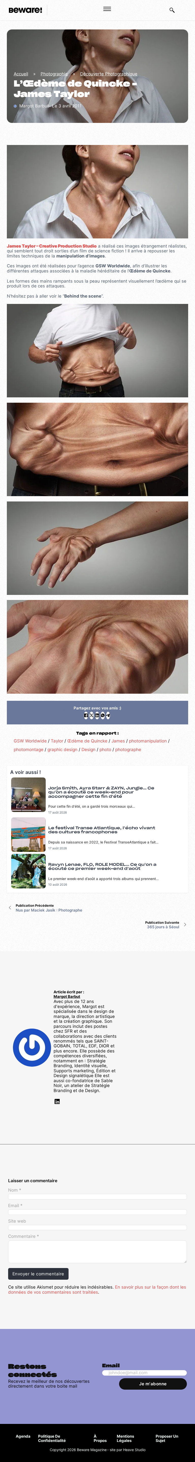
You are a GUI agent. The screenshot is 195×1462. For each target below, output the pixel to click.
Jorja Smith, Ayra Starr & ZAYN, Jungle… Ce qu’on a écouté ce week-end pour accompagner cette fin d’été (101, 792)
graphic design (62, 749)
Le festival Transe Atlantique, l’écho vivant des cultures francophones (101, 830)
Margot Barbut (67, 997)
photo (105, 749)
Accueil (21, 73)
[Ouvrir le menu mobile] (107, 9)
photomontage (28, 749)
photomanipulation (148, 740)
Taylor (57, 740)
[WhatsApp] (103, 715)
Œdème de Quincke (87, 740)
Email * (15, 1205)
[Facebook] (86, 715)
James (118, 740)
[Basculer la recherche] (172, 10)
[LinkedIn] (97, 715)
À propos (100, 1438)
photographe (128, 749)
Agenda (23, 1436)
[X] (91, 715)
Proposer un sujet (167, 1438)
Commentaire (23, 1236)
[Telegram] (108, 715)
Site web (17, 1221)
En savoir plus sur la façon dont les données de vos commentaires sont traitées (97, 1289)
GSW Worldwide (30, 740)
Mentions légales (125, 1438)
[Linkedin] (57, 1102)
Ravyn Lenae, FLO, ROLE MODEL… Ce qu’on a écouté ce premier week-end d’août (102, 867)
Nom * (14, 1190)
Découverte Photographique (108, 73)
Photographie (54, 73)
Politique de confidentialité (52, 1438)
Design (88, 749)
